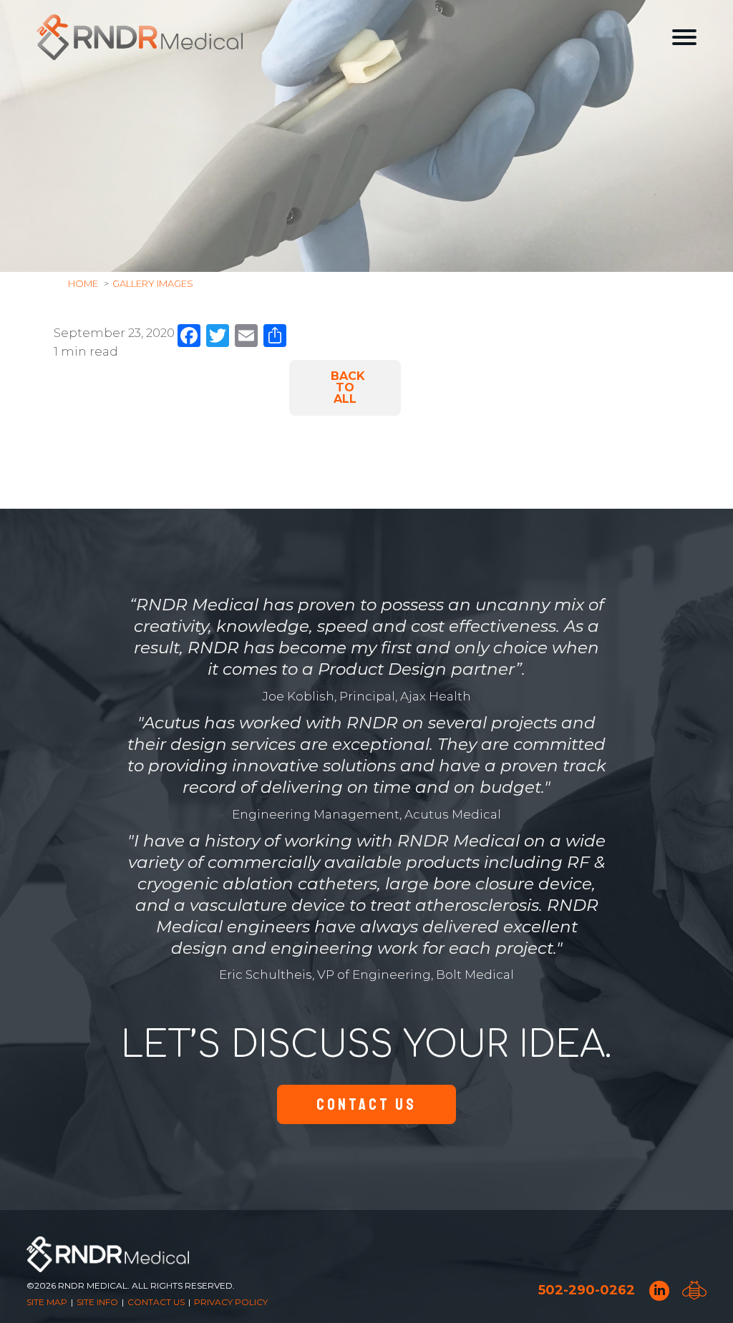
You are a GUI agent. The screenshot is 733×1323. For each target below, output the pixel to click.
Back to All (348, 387)
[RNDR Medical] (140, 37)
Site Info (97, 1302)
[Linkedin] (659, 1291)
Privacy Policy (231, 1302)
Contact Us (366, 1104)
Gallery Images (152, 283)
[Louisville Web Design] (694, 1290)
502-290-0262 (586, 1290)
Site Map (46, 1302)
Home (83, 283)
